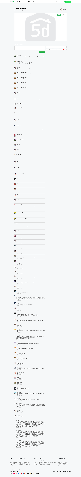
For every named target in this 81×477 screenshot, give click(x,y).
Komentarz (42, 52)
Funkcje (40, 458)
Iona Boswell (19, 382)
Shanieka (18, 398)
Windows (35, 464)
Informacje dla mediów (13, 462)
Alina (18, 281)
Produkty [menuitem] (19, 1)
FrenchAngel (19, 347)
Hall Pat (64, 9)
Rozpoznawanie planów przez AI (44, 461)
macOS (35, 463)
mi (17, 362)
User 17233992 (19, 403)
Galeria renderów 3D (61, 465)
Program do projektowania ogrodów (24, 460)
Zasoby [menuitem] (24, 1)
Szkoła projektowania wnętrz (62, 462)
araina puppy (19, 324)
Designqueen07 (20, 357)
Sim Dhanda (19, 178)
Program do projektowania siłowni (24, 462)
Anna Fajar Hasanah (20, 154)
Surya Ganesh (18, 125)
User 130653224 (18, 420)
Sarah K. (18, 291)
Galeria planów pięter (61, 464)
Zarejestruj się (67, 1)
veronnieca (19, 55)
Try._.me (18, 250)
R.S (17, 319)
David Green (18, 313)
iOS (34, 461)
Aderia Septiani (20, 107)
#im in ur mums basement (22, 72)
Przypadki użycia (12, 465)
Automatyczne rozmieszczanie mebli (44, 464)
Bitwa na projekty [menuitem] (40, 1)
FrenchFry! (19, 392)
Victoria (18, 415)
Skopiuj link (57, 46)
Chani (18, 98)
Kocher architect (20, 367)
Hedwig (18, 329)
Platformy (35, 458)
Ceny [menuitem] (34, 1)
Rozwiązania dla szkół (42, 466)
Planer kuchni (21, 466)
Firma (11, 458)
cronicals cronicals (20, 173)
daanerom (19, 194)
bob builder (19, 352)
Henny (18, 235)
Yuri (17, 223)
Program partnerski (13, 466)
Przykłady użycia (22, 458)
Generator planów (22, 463)
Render (58, 14)
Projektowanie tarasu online (23, 461)
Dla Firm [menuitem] (29, 1)
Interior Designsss (20, 139)
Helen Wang (19, 245)
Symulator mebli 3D (22, 469)
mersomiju (18, 112)
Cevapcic (18, 255)
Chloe (18, 377)
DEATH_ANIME (20, 134)
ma (17, 270)
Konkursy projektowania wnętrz (63, 463)
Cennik (11, 461)
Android (35, 462)
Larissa (18, 188)
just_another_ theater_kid (20, 204)
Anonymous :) (19, 61)
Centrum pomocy (12, 469)
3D (63, 14)
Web (34, 460)
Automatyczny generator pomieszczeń (45, 460)
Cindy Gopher (18, 335)
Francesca (19, 183)
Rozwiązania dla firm (42, 465)
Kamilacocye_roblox (21, 308)
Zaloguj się (61, 1)
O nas (10, 460)
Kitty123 (18, 144)
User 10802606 (20, 103)
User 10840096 (20, 266)
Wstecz (17, 5)
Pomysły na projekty (61, 458)
